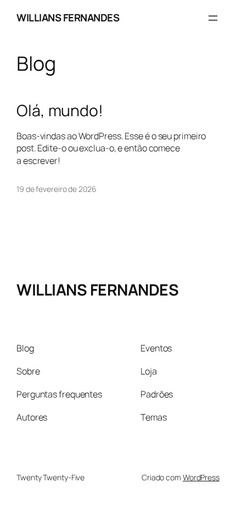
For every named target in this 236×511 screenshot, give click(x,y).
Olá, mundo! (59, 111)
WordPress (201, 477)
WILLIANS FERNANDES (67, 17)
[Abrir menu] (213, 18)
